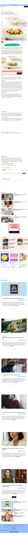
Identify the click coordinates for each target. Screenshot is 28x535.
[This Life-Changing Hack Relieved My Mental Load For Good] (7, 219)
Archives (23, 526)
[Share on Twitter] (6, 179)
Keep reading (16, 305)
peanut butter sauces (7, 120)
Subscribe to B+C (13, 262)
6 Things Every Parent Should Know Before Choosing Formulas (20, 195)
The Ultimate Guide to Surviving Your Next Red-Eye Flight (13, 412)
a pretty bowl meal (18, 52)
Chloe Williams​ (4, 376)
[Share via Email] (8, 179)
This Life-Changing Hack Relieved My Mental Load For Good (20, 217)
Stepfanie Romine (7, 41)
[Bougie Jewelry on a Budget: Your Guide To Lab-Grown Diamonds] (7, 204)
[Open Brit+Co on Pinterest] (11, 531)
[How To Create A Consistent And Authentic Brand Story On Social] (7, 504)
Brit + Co (4, 451)
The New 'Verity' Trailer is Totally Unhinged (12, 243)
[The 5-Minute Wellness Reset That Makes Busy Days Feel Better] (14, 325)
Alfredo (11, 97)
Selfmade (2, 262)
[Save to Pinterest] (5, 179)
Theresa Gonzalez (5, 340)
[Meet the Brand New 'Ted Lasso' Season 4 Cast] (14, 365)
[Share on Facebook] (4, 179)
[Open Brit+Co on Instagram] (12, 531)
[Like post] (18, 179)
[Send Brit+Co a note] (17, 531)
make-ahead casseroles (17, 115)
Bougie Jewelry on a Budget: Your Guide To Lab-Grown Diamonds (20, 202)
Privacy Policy (19, 526)
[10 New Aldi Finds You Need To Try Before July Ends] (14, 289)
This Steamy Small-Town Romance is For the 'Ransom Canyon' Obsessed (12, 240)
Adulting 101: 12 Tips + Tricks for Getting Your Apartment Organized (20, 510)
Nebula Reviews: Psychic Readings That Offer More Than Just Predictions (20, 209)
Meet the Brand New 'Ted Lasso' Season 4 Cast (11, 374)
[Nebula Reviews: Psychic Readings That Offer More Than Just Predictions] (7, 211)
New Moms (15, 193)
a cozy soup (14, 52)
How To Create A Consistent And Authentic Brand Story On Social (20, 502)
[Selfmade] (5, 257)
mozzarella (11, 161)
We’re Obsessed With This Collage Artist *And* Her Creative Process (19, 516)
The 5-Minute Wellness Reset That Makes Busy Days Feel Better (13, 338)
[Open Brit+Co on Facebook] (10, 531)
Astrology (15, 208)
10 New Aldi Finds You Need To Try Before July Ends (12, 298)
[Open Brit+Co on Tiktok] (16, 531)
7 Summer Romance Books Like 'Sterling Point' (11, 247)
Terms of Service (15, 526)
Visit (8, 267)
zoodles (6, 50)
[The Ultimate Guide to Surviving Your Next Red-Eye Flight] (14, 401)
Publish (24, 173)
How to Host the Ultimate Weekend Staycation (19, 513)
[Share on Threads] (9, 179)
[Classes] (23, 257)
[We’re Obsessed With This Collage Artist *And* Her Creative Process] (7, 518)
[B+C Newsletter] (14, 257)
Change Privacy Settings (14, 527)
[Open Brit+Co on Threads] (15, 531)
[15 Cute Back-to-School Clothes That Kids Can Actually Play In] (20, 243)
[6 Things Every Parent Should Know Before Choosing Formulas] (7, 196)
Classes (20, 262)
